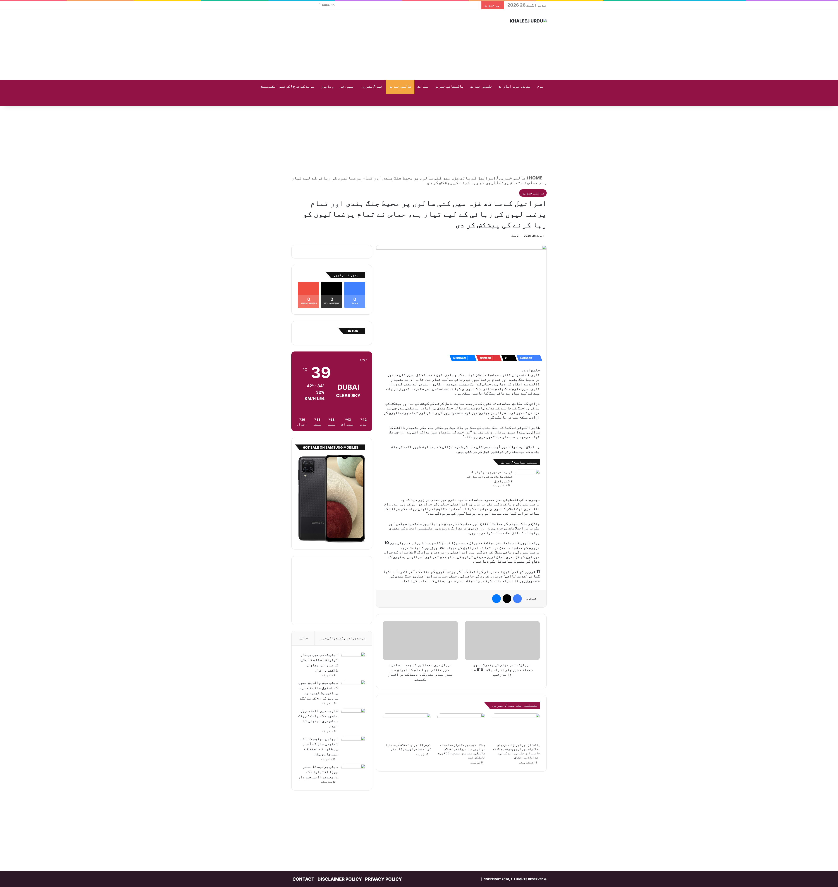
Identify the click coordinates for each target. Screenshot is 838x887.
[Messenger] (496, 598)
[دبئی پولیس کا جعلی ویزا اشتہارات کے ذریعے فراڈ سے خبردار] (353, 772)
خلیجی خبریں (481, 86)
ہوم (540, 86)
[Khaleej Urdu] (528, 21)
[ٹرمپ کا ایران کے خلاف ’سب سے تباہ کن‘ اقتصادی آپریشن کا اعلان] (407, 727)
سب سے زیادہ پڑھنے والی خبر (343, 638)
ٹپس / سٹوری (372, 86)
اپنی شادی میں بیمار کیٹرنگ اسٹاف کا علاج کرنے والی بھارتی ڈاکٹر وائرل (489, 476)
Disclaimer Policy (340, 879)
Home (536, 178)
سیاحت (422, 86)
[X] (507, 598)
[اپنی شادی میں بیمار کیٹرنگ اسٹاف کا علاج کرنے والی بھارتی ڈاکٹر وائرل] (528, 478)
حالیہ (303, 638)
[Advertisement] (375, 44)
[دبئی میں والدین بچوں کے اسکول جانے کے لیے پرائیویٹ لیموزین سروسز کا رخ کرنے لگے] (353, 688)
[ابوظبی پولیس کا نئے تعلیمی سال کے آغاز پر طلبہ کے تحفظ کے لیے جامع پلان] (353, 744)
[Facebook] (517, 598)
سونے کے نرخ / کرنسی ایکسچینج (287, 86)
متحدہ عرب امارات (515, 86)
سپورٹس (346, 86)
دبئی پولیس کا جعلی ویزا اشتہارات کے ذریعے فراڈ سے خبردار (318, 771)
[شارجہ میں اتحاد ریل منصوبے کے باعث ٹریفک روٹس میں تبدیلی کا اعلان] (353, 716)
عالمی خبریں (400, 86)
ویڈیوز (327, 86)
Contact (303, 879)
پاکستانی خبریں (449, 86)
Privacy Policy (383, 879)
